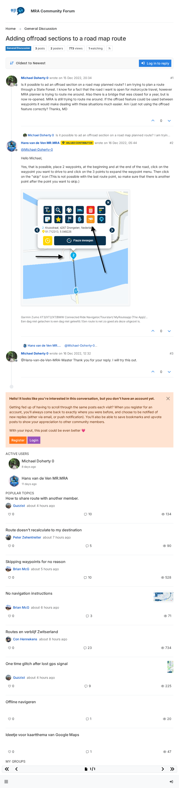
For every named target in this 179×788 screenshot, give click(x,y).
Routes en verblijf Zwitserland (32, 631)
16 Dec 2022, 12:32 (77, 353)
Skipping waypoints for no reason (35, 561)
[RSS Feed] (109, 48)
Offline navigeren (21, 701)
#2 (171, 143)
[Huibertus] (8, 639)
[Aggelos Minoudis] (8, 537)
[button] (6, 782)
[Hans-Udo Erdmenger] (8, 607)
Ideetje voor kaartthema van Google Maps (42, 734)
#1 (171, 78)
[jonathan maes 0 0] (8, 709)
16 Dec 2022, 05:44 (123, 143)
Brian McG (21, 569)
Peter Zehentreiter (27, 537)
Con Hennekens (25, 639)
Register (17, 440)
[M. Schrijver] (8, 742)
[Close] (168, 398)
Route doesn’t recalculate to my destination (44, 530)
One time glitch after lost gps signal (37, 663)
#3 (171, 353)
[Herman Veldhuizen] (8, 677)
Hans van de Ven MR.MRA (40, 143)
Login (34, 440)
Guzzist (19, 505)
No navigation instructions (29, 593)
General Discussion (18, 48)
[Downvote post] (169, 120)
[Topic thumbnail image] (163, 596)
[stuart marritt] (8, 569)
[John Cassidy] (8, 505)
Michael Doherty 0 (34, 78)
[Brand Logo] (17, 11)
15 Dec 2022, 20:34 (77, 78)
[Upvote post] (153, 120)
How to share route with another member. (42, 498)
